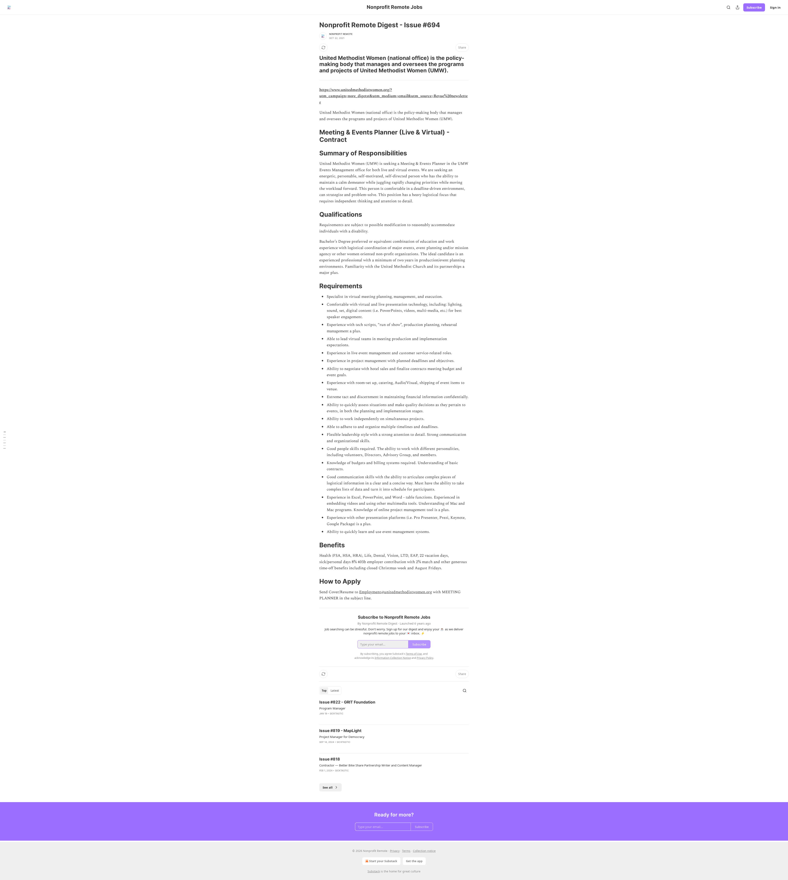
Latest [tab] (335, 690)
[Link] (313, 64)
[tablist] (330, 690)
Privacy (395, 851)
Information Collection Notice (393, 658)
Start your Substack (383, 861)
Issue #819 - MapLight (340, 730)
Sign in (775, 7)
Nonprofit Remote (341, 34)
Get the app (414, 861)
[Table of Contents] (4, 440)
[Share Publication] (737, 7)
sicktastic (336, 713)
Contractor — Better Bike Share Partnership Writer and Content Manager (370, 765)
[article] (394, 710)
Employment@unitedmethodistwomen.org (395, 592)
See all (328, 787)
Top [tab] (324, 690)
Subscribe (754, 7)
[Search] (728, 7)
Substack (374, 871)
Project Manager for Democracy (341, 737)
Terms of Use (414, 654)
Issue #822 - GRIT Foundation (347, 702)
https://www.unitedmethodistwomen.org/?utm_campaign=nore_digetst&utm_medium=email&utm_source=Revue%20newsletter (393, 96)
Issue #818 (329, 759)
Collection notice (424, 851)
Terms (406, 851)
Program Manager (332, 708)
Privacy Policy (425, 658)
